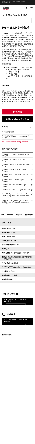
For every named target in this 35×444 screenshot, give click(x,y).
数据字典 (19, 215)
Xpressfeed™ (28, 267)
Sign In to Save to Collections (18, 119)
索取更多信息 (17, 112)
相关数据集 (29, 215)
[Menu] (31, 8)
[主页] (6, 9)
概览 (2, 215)
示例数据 (10, 215)
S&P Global (5, 2)
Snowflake (18, 267)
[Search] (26, 8)
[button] (17, 128)
